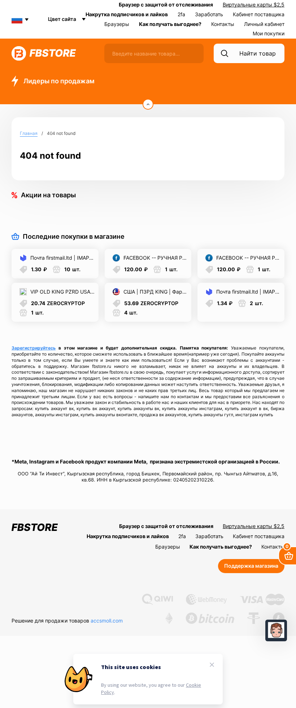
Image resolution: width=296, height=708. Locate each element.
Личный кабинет (264, 24)
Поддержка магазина (251, 566)
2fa (181, 14)
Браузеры (116, 24)
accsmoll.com (107, 620)
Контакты (222, 24)
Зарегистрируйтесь (34, 348)
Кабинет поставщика (258, 14)
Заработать (209, 14)
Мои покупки (268, 33)
